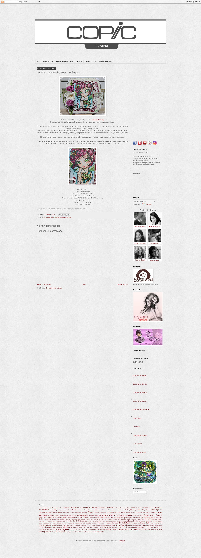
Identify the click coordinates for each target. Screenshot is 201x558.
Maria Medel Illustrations (89, 523)
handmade (59, 519)
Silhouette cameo (88, 527)
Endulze (59, 517)
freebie (126, 517)
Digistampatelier (82, 515)
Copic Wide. (103, 512)
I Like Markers (137, 444)
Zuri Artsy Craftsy (99, 531)
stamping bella (136, 527)
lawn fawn (116, 521)
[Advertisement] (147, 103)
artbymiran (145, 507)
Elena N (153, 515)
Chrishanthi (42, 512)
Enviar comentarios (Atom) (54, 288)
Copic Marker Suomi (139, 375)
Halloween (52, 519)
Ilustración (127, 519)
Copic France (137, 418)
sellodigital (59, 527)
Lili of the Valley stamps (155, 521)
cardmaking (126, 510)
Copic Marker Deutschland (141, 409)
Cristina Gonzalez (140, 512)
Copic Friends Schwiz (140, 435)
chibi (161, 510)
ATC (160, 508)
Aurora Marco (44, 510)
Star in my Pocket (146, 527)
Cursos (50, 515)
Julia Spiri (59, 521)
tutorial (134, 529)
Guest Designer (55, 217)
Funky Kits (131, 517)
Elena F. (147, 515)
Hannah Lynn (90, 519)
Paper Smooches (70, 525)
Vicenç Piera (158, 529)
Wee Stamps (59, 531)
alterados (110, 508)
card (113, 510)
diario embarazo (72, 515)
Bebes (70, 510)
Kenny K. (65, 521)
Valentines (141, 529)
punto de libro (116, 525)
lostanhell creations (44, 523)
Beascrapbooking (98, 120)
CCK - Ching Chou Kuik (144, 510)
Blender (74, 510)
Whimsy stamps (67, 531)
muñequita (153, 523)
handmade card (66, 519)
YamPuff (77, 531)
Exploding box (75, 517)
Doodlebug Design (93, 515)
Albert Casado (74, 508)
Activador (51, 507)
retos (143, 525)
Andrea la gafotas (125, 507)
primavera (104, 525)
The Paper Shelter (111, 529)
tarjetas (69, 217)
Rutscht (147, 525)
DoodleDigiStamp (104, 515)
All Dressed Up (102, 507)
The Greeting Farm (99, 529)
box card (90, 510)
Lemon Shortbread (134, 521)
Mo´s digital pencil (135, 523)
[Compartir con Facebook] (66, 215)
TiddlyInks (120, 529)
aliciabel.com (93, 508)
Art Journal (139, 507)
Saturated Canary (50, 527)
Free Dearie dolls (118, 517)
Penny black (92, 525)
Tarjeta (59, 529)
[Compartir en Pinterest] (68, 215)
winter (73, 531)
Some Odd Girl (123, 527)
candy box (109, 510)
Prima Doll (98, 525)
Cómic (72, 512)
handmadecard (76, 519)
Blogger (122, 541)
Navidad (45, 525)
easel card (125, 515)
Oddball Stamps (56, 525)
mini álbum (108, 523)
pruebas (109, 525)
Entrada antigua (122, 284)
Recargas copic (136, 525)
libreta (147, 521)
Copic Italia (136, 427)
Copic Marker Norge (139, 452)
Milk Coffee (101, 523)
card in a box (118, 510)
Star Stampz (154, 527)
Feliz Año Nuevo (94, 517)
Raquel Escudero (126, 525)
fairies (87, 517)
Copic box (96, 512)
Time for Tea (128, 529)
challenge (155, 510)
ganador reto (139, 517)
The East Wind (89, 529)
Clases (54, 512)
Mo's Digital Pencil (124, 523)
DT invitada (47, 217)
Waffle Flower (51, 531)
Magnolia (58, 523)
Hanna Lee (63, 217)
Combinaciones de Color (63, 512)
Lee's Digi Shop (123, 521)
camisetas (103, 510)
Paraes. (77, 525)
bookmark (79, 510)
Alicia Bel (85, 508)
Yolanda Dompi (84, 531)
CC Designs (133, 510)
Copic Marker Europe (140, 401)
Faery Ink (83, 517)
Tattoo (71, 529)
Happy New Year (98, 519)
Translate (149, 204)
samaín (157, 525)
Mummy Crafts (144, 523)
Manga (72, 523)
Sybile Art (51, 529)
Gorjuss (155, 517)
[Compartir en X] (64, 215)
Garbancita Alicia (148, 517)
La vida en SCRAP (98, 521)
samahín (152, 525)
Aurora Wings (54, 510)
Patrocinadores (84, 525)
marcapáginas (78, 523)
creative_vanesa (130, 512)
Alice (80, 507)
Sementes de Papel (78, 527)
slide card (111, 527)
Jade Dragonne (43, 521)
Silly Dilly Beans (98, 527)
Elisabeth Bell (42, 517)
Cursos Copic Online (105, 62)
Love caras (52, 523)
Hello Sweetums (108, 519)
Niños (49, 525)
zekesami (91, 531)
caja (95, 510)
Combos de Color (90, 62)
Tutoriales (79, 62)
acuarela (56, 507)
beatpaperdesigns (63, 510)
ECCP (130, 515)
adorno (61, 507)
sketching (105, 527)
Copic (90, 512)
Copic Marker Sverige (140, 392)
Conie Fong (83, 512)
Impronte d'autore (136, 519)
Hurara (121, 519)
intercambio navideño (156, 519)
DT (112, 515)
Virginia (45, 532)
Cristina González (151, 512)
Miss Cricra (114, 523)
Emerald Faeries (51, 517)
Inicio (38, 62)
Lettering (143, 521)
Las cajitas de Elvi (108, 521)
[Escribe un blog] (62, 215)
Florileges (101, 517)
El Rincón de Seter (138, 515)
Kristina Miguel (82, 521)
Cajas (98, 510)
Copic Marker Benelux (140, 384)
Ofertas (63, 525)
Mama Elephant (65, 523)
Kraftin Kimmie (72, 521)
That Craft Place (80, 529)
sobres (116, 527)
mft (97, 523)
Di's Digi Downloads (58, 515)
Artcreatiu (151, 507)
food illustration (109, 517)
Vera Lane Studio (149, 529)
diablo (66, 515)
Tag (55, 529)
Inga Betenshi (145, 519)
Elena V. (159, 515)
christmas (48, 512)
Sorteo (130, 527)
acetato (46, 507)
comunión (77, 512)
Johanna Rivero (52, 521)
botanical (85, 510)
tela (75, 529)
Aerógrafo (66, 507)
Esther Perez (66, 517)
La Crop (90, 521)
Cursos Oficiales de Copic (64, 62)
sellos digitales (67, 527)
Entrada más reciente (44, 284)
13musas (41, 507)
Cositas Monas (112, 512)
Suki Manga (45, 529)
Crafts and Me (121, 512)
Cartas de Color (48, 62)
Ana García (116, 507)
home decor (116, 519)
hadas (46, 519)
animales (133, 507)
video (40, 531)
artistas (156, 508)
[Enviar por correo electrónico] (60, 215)
